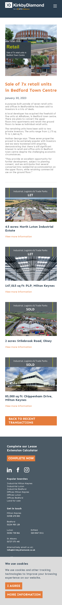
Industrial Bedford (16, 489)
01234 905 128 (13, 524)
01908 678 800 (13, 516)
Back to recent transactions (22, 420)
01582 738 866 (13, 533)
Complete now (21, 458)
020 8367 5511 (37, 533)
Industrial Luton (15, 486)
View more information (18, 236)
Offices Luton (14, 495)
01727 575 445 (13, 541)
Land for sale (13, 501)
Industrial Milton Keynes (19, 483)
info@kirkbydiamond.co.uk (21, 550)
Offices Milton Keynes (18, 492)
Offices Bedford (15, 498)
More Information (24, 594)
